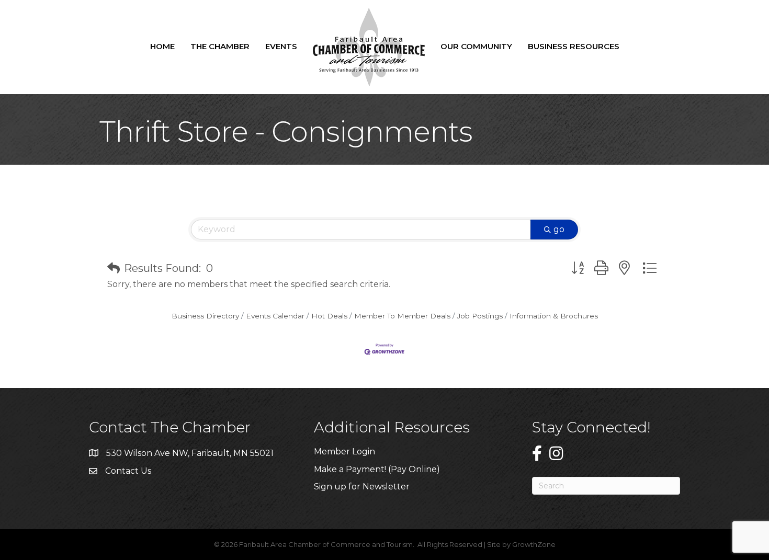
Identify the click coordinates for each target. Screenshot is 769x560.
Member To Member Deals (402, 316)
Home (162, 46)
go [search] (558, 229)
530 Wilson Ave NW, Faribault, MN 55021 (190, 453)
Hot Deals (329, 316)
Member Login (344, 451)
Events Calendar (275, 316)
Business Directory (205, 316)
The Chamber (220, 46)
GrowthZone (534, 544)
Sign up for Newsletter (362, 487)
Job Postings (480, 316)
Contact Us (128, 471)
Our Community (476, 46)
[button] (113, 268)
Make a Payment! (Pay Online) (378, 469)
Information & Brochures (554, 316)
